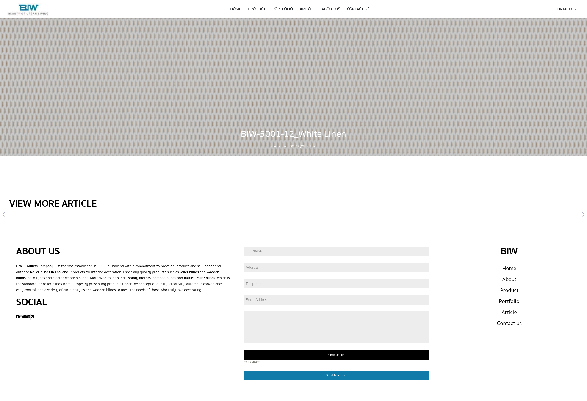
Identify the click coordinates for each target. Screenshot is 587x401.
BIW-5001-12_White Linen (293, 134)
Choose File (336, 354)
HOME (235, 9)
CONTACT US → (568, 9)
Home (273, 146)
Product (509, 290)
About (509, 279)
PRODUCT (257, 9)
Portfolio (509, 301)
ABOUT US (330, 9)
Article (509, 312)
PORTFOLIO (282, 9)
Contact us (509, 323)
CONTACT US (358, 9)
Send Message (336, 375)
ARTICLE (307, 9)
